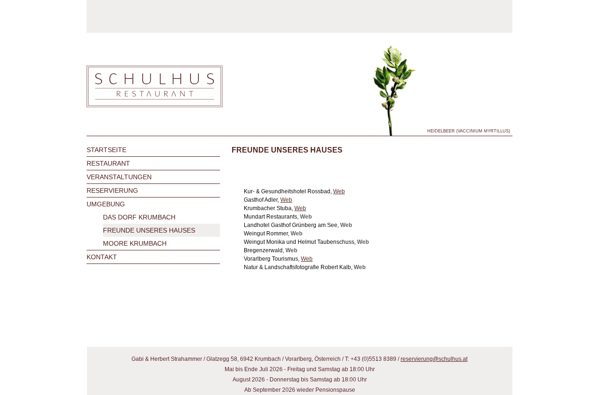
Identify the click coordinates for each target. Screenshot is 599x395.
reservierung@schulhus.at (434, 359)
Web (339, 191)
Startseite (106, 150)
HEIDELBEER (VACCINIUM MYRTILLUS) (468, 131)
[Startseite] (155, 87)
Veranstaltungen (119, 177)
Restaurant (108, 163)
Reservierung (112, 190)
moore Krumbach (135, 243)
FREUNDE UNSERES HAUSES (149, 230)
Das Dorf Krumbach (139, 217)
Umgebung (106, 204)
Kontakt (102, 257)
